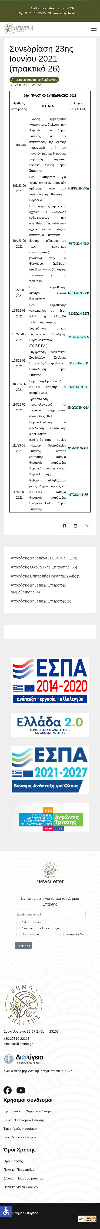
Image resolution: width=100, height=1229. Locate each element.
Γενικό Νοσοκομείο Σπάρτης (24, 1120)
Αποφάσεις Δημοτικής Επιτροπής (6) (41, 601)
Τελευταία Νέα (75, 934)
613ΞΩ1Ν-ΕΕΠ (79, 313)
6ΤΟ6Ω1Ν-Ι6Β (78, 495)
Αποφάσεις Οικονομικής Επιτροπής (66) (44, 567)
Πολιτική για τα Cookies (20, 1187)
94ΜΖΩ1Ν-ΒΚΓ (78, 448)
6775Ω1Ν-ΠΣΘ (79, 243)
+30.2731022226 (34, 13)
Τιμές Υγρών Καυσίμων (20, 1128)
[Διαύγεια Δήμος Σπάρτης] (50, 1059)
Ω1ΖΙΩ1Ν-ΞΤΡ (78, 363)
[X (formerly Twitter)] (87, 526)
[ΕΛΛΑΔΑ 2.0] (50, 725)
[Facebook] (64, 526)
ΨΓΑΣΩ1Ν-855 (79, 337)
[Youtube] (21, 1090)
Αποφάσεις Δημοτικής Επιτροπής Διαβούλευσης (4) (38, 588)
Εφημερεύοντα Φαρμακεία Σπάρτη (28, 1111)
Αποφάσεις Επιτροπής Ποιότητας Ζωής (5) (46, 576)
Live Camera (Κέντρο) (19, 1137)
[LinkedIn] (76, 526)
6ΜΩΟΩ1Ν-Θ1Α (78, 407)
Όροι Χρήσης (13, 1161)
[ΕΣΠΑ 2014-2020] (50, 681)
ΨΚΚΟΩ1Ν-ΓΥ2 (78, 387)
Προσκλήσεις (30, 934)
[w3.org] (87, 1219)
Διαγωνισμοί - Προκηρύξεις (40, 928)
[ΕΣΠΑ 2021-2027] (50, 770)
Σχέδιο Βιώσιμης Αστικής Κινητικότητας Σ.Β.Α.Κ (38, 1071)
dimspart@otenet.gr (65, 13)
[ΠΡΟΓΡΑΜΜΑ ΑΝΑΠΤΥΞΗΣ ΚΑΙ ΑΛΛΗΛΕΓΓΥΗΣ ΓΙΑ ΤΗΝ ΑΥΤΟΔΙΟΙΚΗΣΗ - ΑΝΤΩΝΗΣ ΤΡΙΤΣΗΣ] (50, 817)
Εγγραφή (23, 945)
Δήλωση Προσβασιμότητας (23, 1178)
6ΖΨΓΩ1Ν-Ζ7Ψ (78, 293)
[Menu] (94, 29)
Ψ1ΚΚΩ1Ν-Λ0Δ (78, 188)
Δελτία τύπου (31, 922)
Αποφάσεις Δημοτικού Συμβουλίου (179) (44, 558)
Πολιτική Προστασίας (18, 1169)
